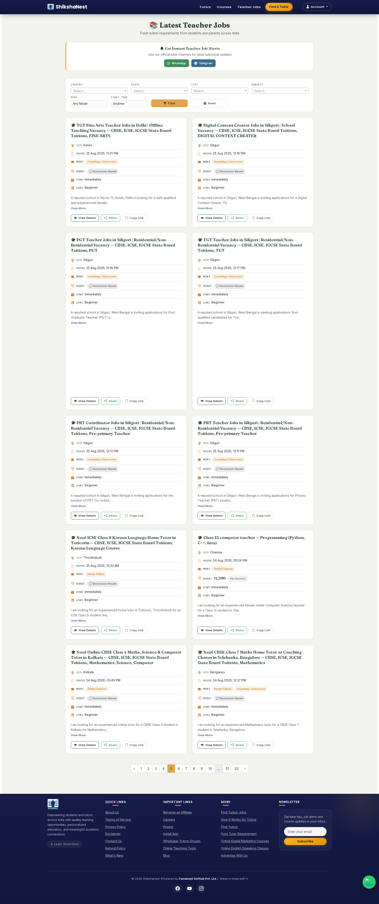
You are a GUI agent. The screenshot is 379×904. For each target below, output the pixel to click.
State (135, 84)
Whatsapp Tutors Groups (182, 841)
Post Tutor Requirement (239, 834)
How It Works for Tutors (238, 819)
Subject (257, 84)
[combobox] (99, 91)
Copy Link (136, 218)
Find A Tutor (279, 7)
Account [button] (317, 7)
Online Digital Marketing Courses (245, 841)
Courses (224, 7)
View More (78, 208)
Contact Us (113, 841)
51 (227, 768)
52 (237, 768)
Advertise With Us (234, 855)
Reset (212, 103)
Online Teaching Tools (179, 848)
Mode (74, 97)
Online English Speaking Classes (245, 848)
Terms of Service (118, 819)
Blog (166, 855)
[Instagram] (201, 888)
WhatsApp (179, 63)
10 (210, 768)
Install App (170, 834)
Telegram (206, 63)
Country (77, 84)
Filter (171, 103)
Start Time (119, 97)
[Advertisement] (126, 363)
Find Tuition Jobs (233, 812)
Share (113, 218)
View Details (87, 218)
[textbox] (99, 91)
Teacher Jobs (249, 7)
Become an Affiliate (177, 812)
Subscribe (305, 841)
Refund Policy (115, 848)
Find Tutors (229, 827)
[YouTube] (189, 888)
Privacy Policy (115, 827)
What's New (114, 855)
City (194, 84)
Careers (169, 819)
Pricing (168, 827)
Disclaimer (113, 834)
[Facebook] (177, 888)
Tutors (205, 7)
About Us (112, 812)
